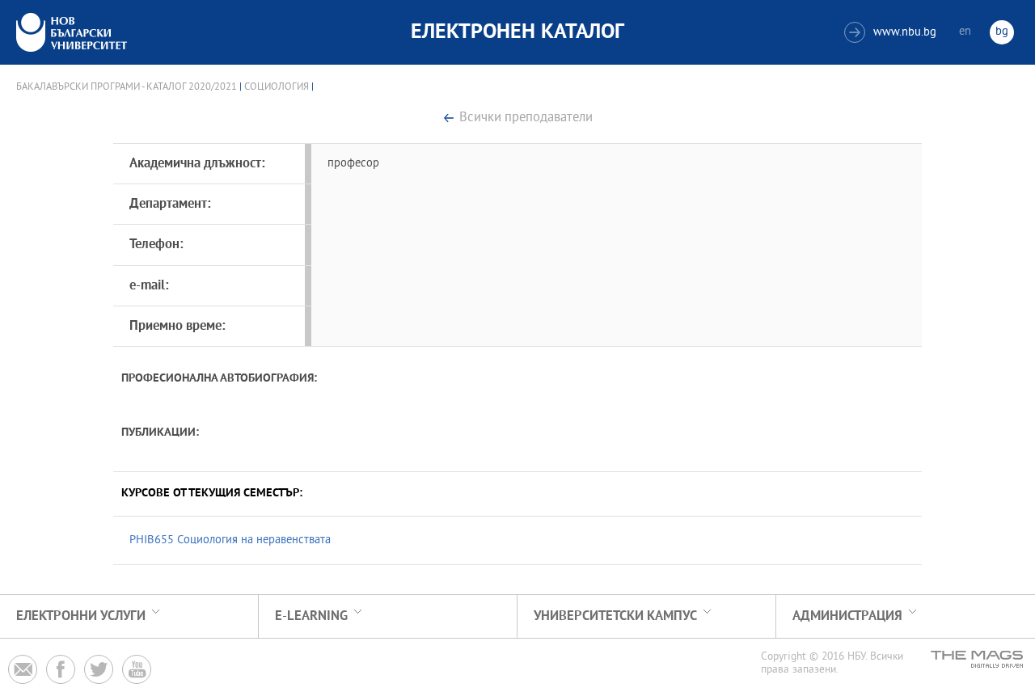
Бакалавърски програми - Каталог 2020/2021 (126, 87)
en (965, 32)
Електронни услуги (81, 616)
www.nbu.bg (892, 32)
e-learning (311, 616)
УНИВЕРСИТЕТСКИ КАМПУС (615, 616)
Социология (276, 87)
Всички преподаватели (526, 118)
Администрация (847, 616)
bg (1001, 32)
